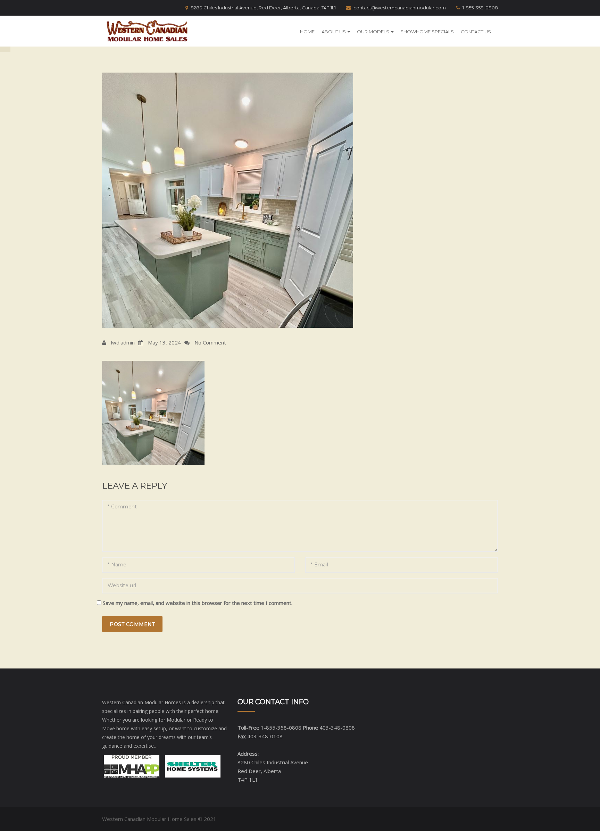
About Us (334, 31)
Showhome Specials (427, 31)
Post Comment (132, 624)
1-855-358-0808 (480, 7)
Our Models (373, 31)
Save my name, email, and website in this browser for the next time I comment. (197, 602)
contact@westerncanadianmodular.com (399, 7)
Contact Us (476, 31)
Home (307, 31)
